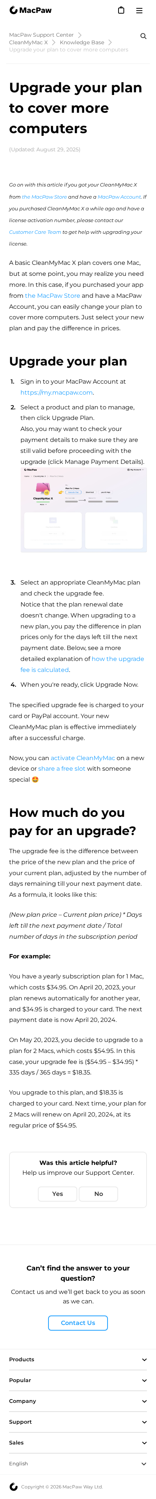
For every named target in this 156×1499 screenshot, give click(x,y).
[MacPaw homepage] (30, 11)
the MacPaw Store (52, 295)
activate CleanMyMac (83, 758)
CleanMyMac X (28, 42)
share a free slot (62, 768)
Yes (57, 1193)
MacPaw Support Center (41, 34)
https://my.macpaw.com (56, 392)
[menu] (141, 10)
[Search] (143, 36)
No (98, 1193)
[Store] (122, 10)
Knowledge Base (82, 42)
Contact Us (78, 1322)
